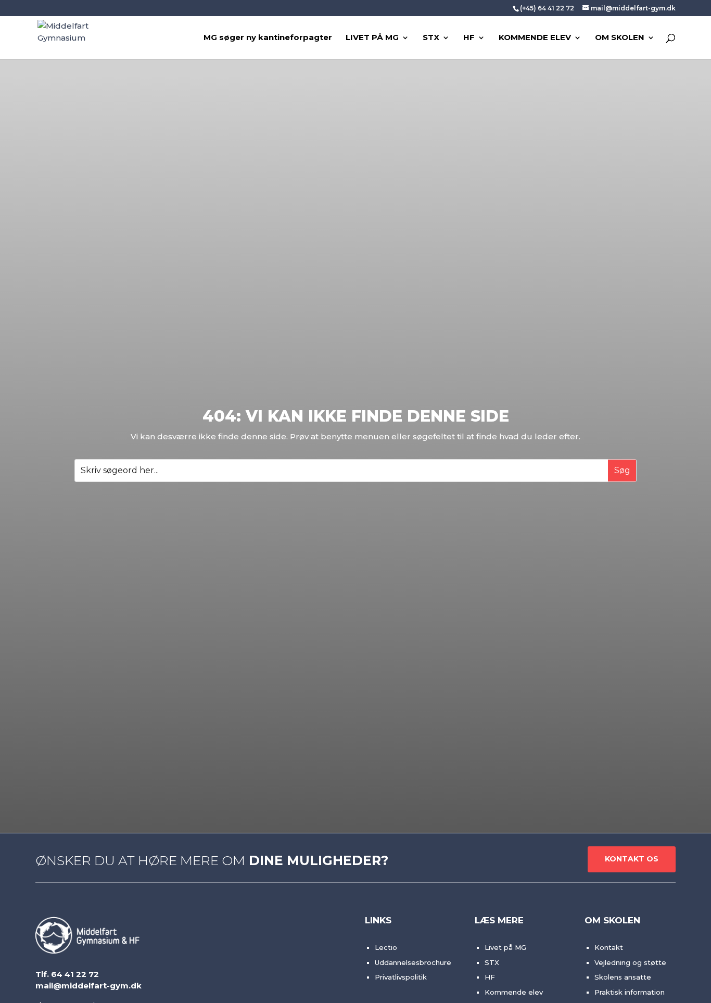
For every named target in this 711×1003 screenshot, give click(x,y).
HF (469, 38)
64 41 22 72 (75, 974)
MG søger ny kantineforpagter (268, 38)
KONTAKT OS (631, 859)
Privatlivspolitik (401, 977)
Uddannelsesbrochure (413, 962)
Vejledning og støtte (630, 962)
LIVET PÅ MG (372, 38)
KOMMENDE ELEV (535, 38)
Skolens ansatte (622, 977)
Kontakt (608, 947)
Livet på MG (505, 947)
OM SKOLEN (619, 38)
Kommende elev (514, 992)
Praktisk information (629, 992)
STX (431, 38)
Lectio (386, 947)
